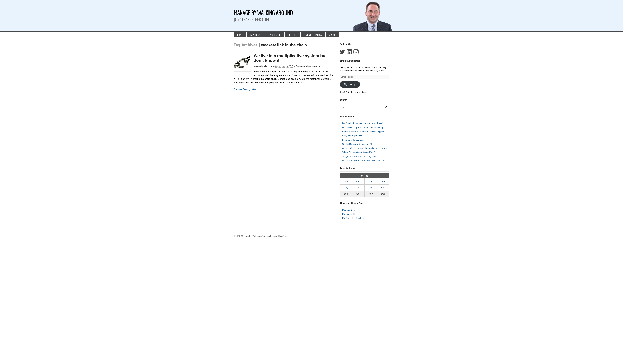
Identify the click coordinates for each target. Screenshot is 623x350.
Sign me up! (349, 84)
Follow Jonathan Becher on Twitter (342, 51)
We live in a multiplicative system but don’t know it (290, 57)
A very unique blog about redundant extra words (365, 148)
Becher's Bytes (349, 209)
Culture (292, 35)
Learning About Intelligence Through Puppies (363, 131)
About (332, 35)
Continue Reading (242, 89)
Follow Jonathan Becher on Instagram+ (356, 51)
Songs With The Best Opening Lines (359, 156)
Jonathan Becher (264, 66)
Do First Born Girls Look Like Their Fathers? (363, 160)
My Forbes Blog (349, 214)
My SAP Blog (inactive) (353, 218)
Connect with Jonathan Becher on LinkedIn (349, 51)
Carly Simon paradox (352, 135)
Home (240, 35)
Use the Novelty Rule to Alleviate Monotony (362, 127)
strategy (316, 66)
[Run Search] (386, 107)
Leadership (274, 35)
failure (309, 66)
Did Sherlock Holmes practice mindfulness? (362, 123)
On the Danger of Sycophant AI (357, 143)
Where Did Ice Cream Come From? (358, 152)
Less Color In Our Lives (353, 139)
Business (255, 35)
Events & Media (313, 35)
